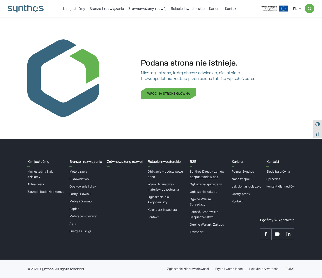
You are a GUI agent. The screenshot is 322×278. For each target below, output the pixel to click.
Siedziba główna (278, 171)
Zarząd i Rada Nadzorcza (45, 191)
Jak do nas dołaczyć (247, 186)
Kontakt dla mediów (280, 186)
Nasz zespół (240, 179)
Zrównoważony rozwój (125, 161)
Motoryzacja (78, 171)
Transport (196, 232)
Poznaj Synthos (243, 171)
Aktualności (35, 184)
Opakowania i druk (82, 186)
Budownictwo (79, 179)
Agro (72, 223)
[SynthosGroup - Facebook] (265, 234)
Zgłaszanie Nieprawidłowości (188, 269)
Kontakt (153, 217)
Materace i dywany (83, 216)
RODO (290, 269)
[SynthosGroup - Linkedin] (288, 234)
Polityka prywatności (264, 269)
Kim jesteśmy (38, 161)
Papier (74, 209)
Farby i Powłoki (80, 194)
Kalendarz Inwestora (162, 209)
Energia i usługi (80, 231)
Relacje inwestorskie (164, 161)
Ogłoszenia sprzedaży (206, 184)
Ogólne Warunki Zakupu (207, 224)
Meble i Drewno (80, 201)
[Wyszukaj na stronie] (309, 8)
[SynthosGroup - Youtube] (277, 234)
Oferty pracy (241, 194)
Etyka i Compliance (229, 269)
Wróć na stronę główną (168, 93)
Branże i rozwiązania (85, 161)
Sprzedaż (273, 179)
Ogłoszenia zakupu (203, 191)
